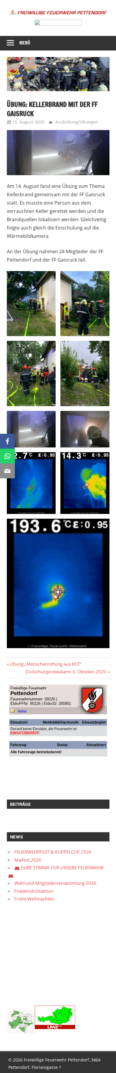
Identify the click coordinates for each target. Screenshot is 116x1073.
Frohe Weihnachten (34, 899)
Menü (24, 43)
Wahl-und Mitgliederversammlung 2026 (55, 883)
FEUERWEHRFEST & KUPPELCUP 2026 (53, 852)
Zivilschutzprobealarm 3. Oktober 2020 (65, 672)
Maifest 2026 (27, 860)
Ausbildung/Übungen (76, 122)
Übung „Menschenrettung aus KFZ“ (45, 664)
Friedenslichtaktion (33, 891)
